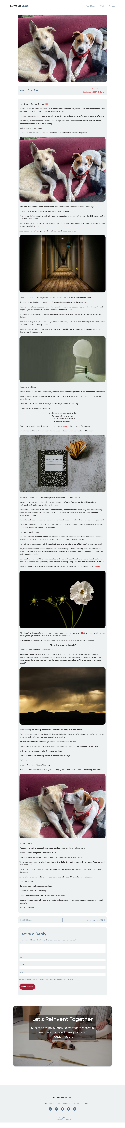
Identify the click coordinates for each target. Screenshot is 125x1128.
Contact (112, 6)
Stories (102, 6)
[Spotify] (62, 1109)
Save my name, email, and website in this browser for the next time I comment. (47, 979)
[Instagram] (50, 1109)
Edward (103, 92)
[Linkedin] (74, 1109)
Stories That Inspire (99, 89)
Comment (23, 943)
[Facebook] (68, 1109)
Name (21, 957)
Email (21, 965)
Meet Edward (90, 6)
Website (22, 972)
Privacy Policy (62, 1118)
